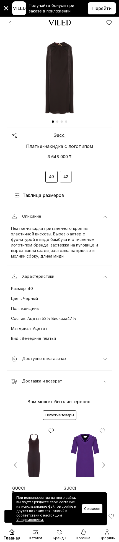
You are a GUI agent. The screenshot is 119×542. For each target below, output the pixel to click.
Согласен (92, 509)
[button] (59, 217)
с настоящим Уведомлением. (39, 517)
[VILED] (59, 22)
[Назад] (10, 22)
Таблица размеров (43, 195)
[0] (109, 22)
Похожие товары (59, 415)
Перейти (102, 8)
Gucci (59, 135)
